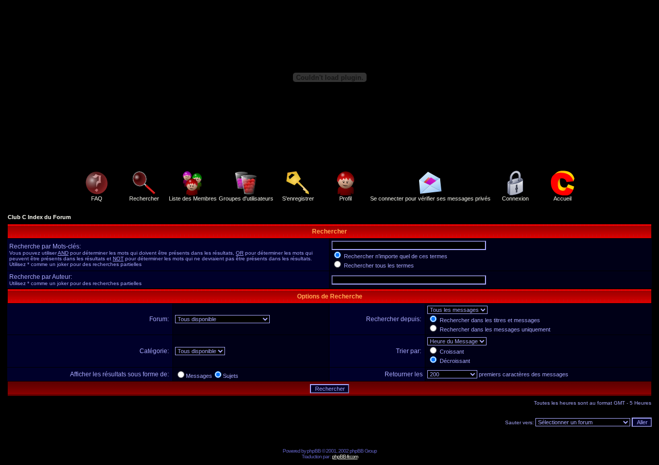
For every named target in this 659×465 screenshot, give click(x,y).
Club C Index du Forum (39, 217)
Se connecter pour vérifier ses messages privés (430, 198)
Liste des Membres (193, 198)
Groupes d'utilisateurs (246, 198)
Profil (345, 198)
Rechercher (144, 198)
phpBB (314, 451)
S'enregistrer (298, 198)
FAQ (96, 198)
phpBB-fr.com (345, 456)
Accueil (562, 198)
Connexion (515, 198)
